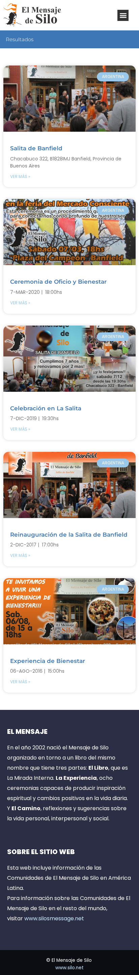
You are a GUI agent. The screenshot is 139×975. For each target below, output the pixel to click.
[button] (123, 15)
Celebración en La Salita (45, 408)
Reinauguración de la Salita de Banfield (69, 534)
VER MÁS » (20, 176)
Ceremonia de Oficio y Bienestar (58, 281)
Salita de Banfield (36, 148)
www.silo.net (69, 968)
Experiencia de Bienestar (47, 661)
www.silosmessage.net (54, 918)
